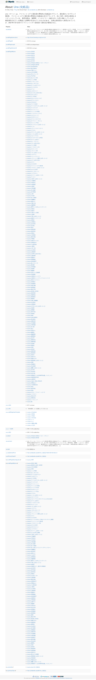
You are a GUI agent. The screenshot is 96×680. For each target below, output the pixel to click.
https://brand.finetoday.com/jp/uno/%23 (36, 37)
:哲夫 (30, 227)
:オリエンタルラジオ (34, 119)
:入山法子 (31, 555)
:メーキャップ (32, 399)
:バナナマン (32, 154)
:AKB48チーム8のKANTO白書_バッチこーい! (39, 375)
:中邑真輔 (31, 188)
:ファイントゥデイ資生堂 (35, 165)
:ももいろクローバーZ (34, 98)
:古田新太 (31, 222)
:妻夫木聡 (31, 237)
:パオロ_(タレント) (33, 510)
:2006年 (31, 53)
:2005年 (31, 51)
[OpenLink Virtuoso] (35, 676)
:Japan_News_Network (34, 381)
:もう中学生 (32, 96)
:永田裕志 (31, 304)
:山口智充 (31, 250)
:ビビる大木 (32, 164)
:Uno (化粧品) (33, 667)
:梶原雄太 (31, 296)
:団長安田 (31, 229)
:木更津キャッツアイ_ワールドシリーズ (38, 278)
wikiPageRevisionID (11, 48)
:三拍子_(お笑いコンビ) (34, 179)
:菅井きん (31, 330)
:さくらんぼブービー (34, 85)
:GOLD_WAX (32, 463)
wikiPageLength (10, 44)
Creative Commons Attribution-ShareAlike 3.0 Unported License (60, 678)
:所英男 (30, 268)
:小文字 (31, 425)
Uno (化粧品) (21, 7)
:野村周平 (31, 353)
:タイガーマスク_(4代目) (35, 137)
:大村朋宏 (31, 235)
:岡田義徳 (31, 259)
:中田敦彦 (31, 184)
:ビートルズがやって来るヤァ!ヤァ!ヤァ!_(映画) (40, 519)
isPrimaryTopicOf (11, 456)
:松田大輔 (31, 285)
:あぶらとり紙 (32, 77)
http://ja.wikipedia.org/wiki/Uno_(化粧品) (36, 456)
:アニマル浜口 (32, 104)
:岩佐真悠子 (32, 261)
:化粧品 (30, 208)
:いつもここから (33, 81)
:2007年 (31, 55)
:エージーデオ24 (33, 487)
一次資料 (9, 428)
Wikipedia (37, 678)
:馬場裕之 (31, 364)
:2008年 (31, 57)
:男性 (30, 315)
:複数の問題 (32, 423)
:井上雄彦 (31, 190)
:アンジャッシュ (33, 109)
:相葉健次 (31, 630)
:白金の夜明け (32, 317)
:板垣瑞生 (31, 287)
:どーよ (30, 89)
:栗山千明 (31, 289)
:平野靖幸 (31, 600)
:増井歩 (30, 233)
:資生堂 (30, 349)
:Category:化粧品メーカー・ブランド (38, 62)
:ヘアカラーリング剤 (34, 523)
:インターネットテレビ (34, 113)
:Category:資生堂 (33, 64)
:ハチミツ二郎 (32, 150)
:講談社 (30, 345)
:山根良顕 (31, 255)
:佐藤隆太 (31, 199)
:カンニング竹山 (33, 122)
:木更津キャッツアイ (34, 276)
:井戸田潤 (31, 192)
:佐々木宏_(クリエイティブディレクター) (38, 547)
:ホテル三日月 (32, 169)
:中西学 (30, 186)
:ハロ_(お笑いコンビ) (34, 152)
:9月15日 (31, 373)
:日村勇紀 (31, 274)
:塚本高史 (31, 231)
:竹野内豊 (31, 325)
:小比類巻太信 (32, 384)
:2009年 (31, 59)
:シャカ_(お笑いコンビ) (34, 134)
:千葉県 (30, 214)
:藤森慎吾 (31, 334)
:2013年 (31, 61)
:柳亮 (30, 615)
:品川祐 (30, 225)
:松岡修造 (31, 283)
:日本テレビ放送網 (33, 272)
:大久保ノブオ (32, 575)
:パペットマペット (33, 156)
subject (8, 436)
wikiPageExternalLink (11, 37)
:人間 (30, 194)
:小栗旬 (30, 246)
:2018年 (31, 369)
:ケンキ (30, 126)
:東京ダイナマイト (33, 280)
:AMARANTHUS (33, 377)
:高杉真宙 (31, 658)
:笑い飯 (30, 326)
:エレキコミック (33, 115)
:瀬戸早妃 (31, 388)
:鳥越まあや (32, 660)
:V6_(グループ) (32, 74)
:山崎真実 (31, 252)
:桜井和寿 (31, 293)
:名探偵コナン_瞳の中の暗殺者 (36, 566)
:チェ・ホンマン (33, 141)
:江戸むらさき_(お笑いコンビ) (36, 306)
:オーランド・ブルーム (34, 121)
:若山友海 (31, 641)
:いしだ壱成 (32, 79)
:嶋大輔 (30, 265)
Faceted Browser (75, 2)
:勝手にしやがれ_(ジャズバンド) (36, 207)
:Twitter (31, 416)
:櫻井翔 (30, 298)
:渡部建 (30, 310)
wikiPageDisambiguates (13, 459)
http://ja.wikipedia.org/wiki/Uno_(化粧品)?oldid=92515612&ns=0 (42, 452)
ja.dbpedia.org (50, 9)
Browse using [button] (21, 2)
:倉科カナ (31, 201)
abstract (8, 29)
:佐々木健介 (32, 197)
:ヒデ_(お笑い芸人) (33, 160)
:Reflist (31, 414)
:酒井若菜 (31, 351)
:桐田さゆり (32, 620)
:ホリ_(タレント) (33, 171)
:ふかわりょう (32, 91)
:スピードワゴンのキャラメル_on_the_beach (39, 499)
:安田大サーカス (33, 240)
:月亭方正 (31, 605)
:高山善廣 (31, 366)
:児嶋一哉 (31, 203)
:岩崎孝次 (31, 598)
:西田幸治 (31, 340)
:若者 (30, 390)
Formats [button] (31, 2)
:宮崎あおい (32, 383)
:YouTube (31, 76)
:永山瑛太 (31, 302)
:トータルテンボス (33, 147)
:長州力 (30, 354)
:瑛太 (30, 386)
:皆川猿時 (31, 628)
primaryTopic (11, 670)
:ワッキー (31, 177)
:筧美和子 (31, 637)
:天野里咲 (31, 577)
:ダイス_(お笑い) (33, 139)
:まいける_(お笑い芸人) (34, 92)
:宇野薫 (30, 238)
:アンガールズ (32, 107)
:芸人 (30, 328)
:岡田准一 (31, 257)
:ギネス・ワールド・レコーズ (36, 392)
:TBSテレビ (31, 70)
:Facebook (32, 412)
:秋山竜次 (31, 319)
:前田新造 (31, 557)
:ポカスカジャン (33, 527)
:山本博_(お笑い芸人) (34, 253)
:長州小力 (31, 356)
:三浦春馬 (31, 180)
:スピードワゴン (33, 135)
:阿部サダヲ (32, 358)
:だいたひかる (32, 87)
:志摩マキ (31, 602)
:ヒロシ (30, 162)
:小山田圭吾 (32, 244)
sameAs (9, 667)
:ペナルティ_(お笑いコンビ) (35, 167)
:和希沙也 (31, 398)
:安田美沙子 (32, 242)
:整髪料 (30, 270)
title (8, 408)
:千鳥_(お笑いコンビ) (34, 216)
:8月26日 (31, 371)
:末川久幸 (31, 607)
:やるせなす (32, 102)
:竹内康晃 (31, 323)
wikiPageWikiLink (11, 51)
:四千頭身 (31, 570)
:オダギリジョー (33, 117)
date (8, 405)
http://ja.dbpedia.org (32, 9)
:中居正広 (31, 182)
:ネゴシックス (32, 149)
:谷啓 (30, 347)
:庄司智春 (31, 267)
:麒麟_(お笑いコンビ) (34, 368)
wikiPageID (9, 41)
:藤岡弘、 (31, 332)
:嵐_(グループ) (32, 263)
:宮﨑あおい (32, 583)
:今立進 (30, 195)
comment (9, 441)
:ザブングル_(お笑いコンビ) (35, 132)
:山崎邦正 (31, 379)
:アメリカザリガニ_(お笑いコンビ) (37, 106)
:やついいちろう (33, 100)
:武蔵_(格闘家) (32, 300)
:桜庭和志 (31, 295)
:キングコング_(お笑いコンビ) (36, 124)
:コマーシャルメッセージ (35, 128)
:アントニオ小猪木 (33, 111)
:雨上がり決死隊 (33, 654)
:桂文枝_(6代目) (32, 291)
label (8, 449)
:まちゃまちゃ (32, 94)
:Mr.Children (32, 68)
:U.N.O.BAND (32, 72)
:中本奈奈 (31, 540)
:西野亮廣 (31, 341)
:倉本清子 (31, 551)
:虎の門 (30, 338)
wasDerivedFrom (11, 452)
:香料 (30, 362)
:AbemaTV (31, 396)
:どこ (30, 421)
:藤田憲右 (31, 336)
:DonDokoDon (32, 66)
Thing (15, 9)
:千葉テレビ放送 (33, 212)
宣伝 (8, 432)
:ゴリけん (31, 130)
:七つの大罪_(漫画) (33, 532)
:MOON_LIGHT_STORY (34, 465)
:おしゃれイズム (33, 83)
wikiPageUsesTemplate (13, 412)
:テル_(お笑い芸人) (33, 143)
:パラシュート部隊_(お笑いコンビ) (37, 158)
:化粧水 (30, 210)
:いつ (30, 419)
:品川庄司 (31, 223)
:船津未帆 (31, 639)
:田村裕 (30, 313)
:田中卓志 (31, 311)
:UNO (30, 459)
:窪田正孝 (31, 321)
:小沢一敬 (31, 248)
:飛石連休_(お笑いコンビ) (35, 360)
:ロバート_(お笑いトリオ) (35, 175)
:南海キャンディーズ (34, 218)
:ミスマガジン (32, 173)
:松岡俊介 (31, 281)
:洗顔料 (30, 308)
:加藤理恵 (31, 205)
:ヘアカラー (32, 394)
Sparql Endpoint (87, 2)
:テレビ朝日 (32, 145)
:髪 (29, 401)
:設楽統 (30, 343)
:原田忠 (30, 220)
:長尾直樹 (31, 650)
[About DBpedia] (9, 2)
